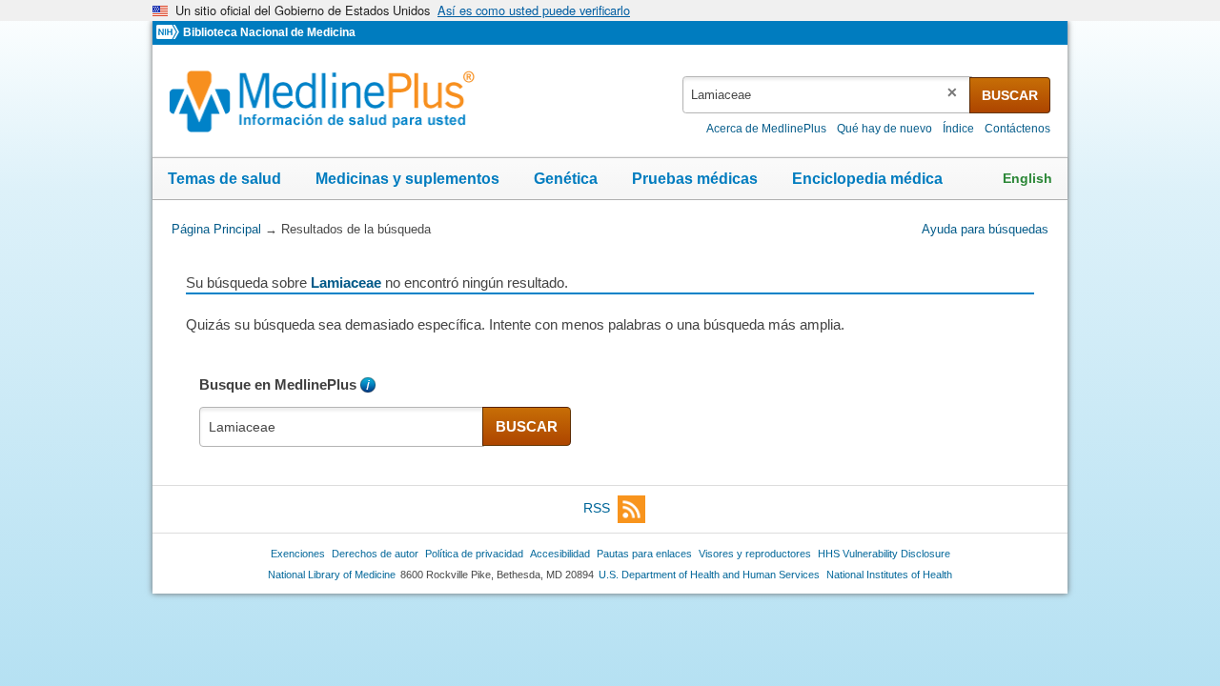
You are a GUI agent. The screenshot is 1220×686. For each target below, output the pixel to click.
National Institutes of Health (889, 574)
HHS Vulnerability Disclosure (884, 553)
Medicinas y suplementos (407, 179)
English (1027, 178)
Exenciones (298, 553)
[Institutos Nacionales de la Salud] (169, 33)
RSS (596, 507)
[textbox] (827, 94)
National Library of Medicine (332, 574)
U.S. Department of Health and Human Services (709, 574)
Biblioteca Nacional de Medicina (269, 32)
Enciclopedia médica (867, 179)
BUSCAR (1010, 95)
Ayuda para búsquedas (985, 229)
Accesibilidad (560, 553)
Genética (566, 179)
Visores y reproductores (755, 553)
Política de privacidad (474, 553)
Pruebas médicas (695, 179)
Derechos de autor (375, 553)
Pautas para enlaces (644, 553)
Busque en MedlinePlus (277, 384)
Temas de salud (224, 179)
